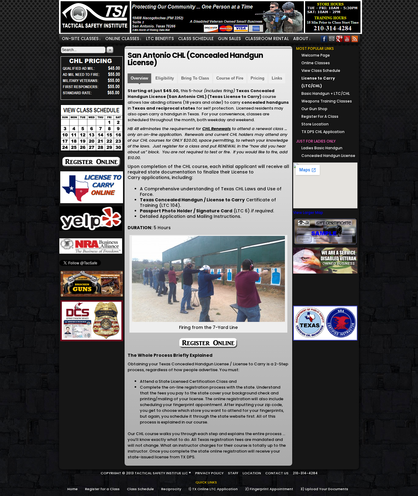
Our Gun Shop (314, 108)
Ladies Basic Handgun (321, 148)
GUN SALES (229, 38)
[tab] (139, 78)
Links (277, 78)
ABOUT (302, 38)
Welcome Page (315, 55)
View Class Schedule (320, 70)
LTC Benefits (160, 38)
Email (332, 39)
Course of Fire (229, 78)
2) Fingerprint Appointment (269, 489)
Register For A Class (319, 116)
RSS (355, 39)
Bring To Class (195, 78)
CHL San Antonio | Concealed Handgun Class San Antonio (211, 18)
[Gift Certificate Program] (325, 231)
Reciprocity (171, 489)
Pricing (257, 78)
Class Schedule (140, 489)
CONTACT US (277, 473)
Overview (139, 78)
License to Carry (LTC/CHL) (318, 82)
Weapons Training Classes (326, 101)
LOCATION (252, 473)
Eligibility (164, 78)
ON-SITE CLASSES (81, 38)
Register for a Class (102, 489)
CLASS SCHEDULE (196, 38)
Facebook (324, 39)
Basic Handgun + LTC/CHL (325, 93)
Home (72, 489)
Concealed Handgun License (328, 155)
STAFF (233, 473)
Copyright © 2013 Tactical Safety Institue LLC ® (146, 473)
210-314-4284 (305, 473)
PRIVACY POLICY (209, 473)
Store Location (315, 124)
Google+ (339, 39)
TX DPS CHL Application (323, 131)
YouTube (347, 39)
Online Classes (315, 62)
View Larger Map (308, 212)
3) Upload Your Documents (324, 489)
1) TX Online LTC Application (213, 489)
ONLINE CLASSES (123, 38)
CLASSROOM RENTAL (267, 38)
